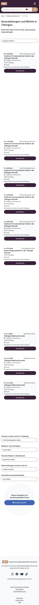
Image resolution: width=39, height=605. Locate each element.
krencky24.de (19, 589)
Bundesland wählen (9, 459)
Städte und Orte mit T (13, 16)
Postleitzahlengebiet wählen (12, 440)
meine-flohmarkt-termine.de (19, 587)
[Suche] (35, 9)
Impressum (26, 598)
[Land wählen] (28, 9)
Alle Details (20, 71)
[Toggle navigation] (35, 3)
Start (2, 16)
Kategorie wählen (8, 41)
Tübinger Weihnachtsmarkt (14, 336)
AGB (28, 602)
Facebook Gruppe (20, 503)
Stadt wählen (7, 450)
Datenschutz (27, 600)
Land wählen (7, 479)
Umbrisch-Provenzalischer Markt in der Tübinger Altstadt (19, 57)
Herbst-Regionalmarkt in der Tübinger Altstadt (18, 251)
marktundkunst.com (19, 591)
